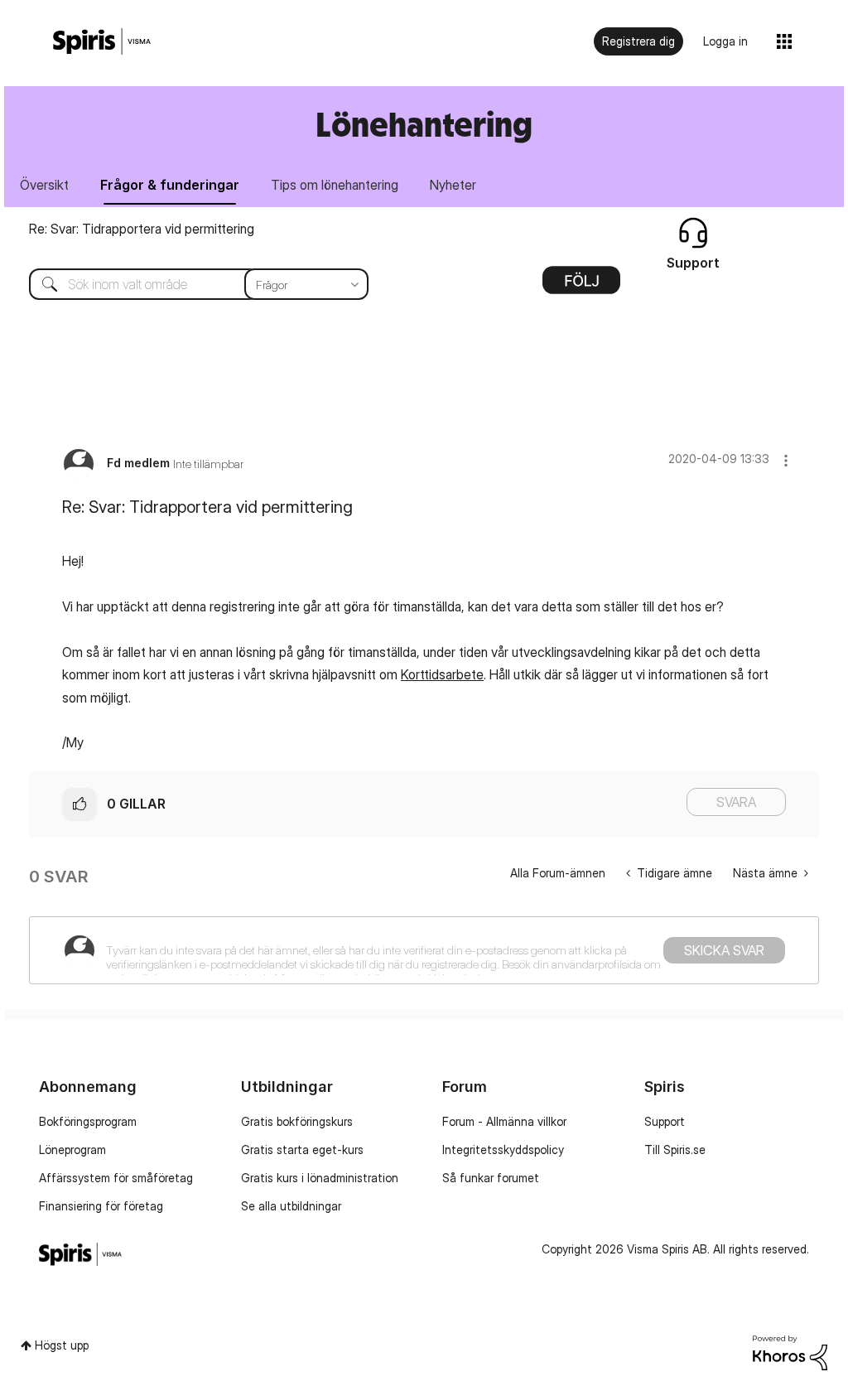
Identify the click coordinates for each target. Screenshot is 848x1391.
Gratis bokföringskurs (297, 1121)
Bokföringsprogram (88, 1121)
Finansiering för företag (101, 1206)
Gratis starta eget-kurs (302, 1149)
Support (664, 1121)
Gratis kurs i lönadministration (319, 1178)
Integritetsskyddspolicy (503, 1149)
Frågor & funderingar (169, 184)
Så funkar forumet (490, 1178)
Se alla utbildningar (291, 1206)
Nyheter (453, 184)
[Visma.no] (102, 42)
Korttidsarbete (442, 674)
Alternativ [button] (581, 286)
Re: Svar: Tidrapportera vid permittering (141, 228)
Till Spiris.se (675, 1149)
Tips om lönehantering (334, 184)
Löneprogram (72, 1149)
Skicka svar (724, 950)
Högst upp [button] (62, 1345)
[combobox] (186, 284)
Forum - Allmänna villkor (504, 1121)
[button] (786, 460)
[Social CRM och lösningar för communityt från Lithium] (790, 1352)
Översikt (44, 184)
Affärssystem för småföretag (116, 1178)
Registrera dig (638, 41)
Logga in (725, 41)
